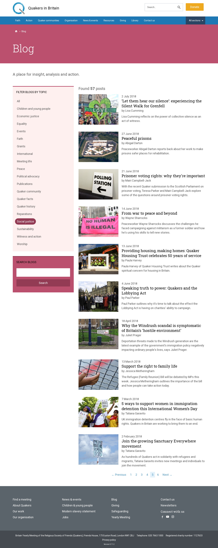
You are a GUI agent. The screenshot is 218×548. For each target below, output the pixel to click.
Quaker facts (25, 199)
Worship (22, 244)
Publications (25, 184)
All (19, 101)
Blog (114, 499)
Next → (167, 474)
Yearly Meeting (120, 517)
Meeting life (24, 161)
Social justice (25, 222)
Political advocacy (28, 177)
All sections (194, 20)
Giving (123, 20)
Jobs (65, 517)
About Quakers (22, 505)
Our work (18, 511)
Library (135, 20)
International (25, 154)
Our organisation (23, 517)
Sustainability (25, 229)
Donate (194, 7)
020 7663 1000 (155, 535)
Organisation (71, 20)
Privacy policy (109, 540)
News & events (90, 20)
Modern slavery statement (78, 511)
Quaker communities (48, 20)
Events (21, 131)
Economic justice (28, 116)
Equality (22, 124)
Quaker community (29, 192)
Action (29, 20)
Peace (21, 169)
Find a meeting (22, 499)
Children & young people (77, 505)
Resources (109, 20)
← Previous (119, 474)
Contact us (149, 20)
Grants (21, 146)
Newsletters (169, 505)
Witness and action (29, 237)
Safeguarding (119, 511)
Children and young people (33, 109)
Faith (17, 20)
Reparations (24, 214)
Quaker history (26, 207)
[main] (109, 71)
